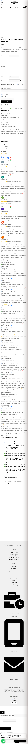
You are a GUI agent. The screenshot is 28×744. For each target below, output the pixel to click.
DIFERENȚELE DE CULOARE (6, 84)
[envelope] (14, 674)
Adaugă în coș (7, 102)
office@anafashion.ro (14, 679)
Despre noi (14, 580)
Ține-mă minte (4, 724)
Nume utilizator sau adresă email (7, 715)
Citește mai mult (21, 433)
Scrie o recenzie (4, 435)
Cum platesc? (14, 568)
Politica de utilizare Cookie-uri (14, 557)
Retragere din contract (14, 559)
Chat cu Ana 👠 (21, 741)
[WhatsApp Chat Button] (3, 741)
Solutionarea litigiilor (14, 586)
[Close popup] (2, 712)
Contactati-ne (14, 582)
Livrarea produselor (14, 570)
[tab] (15, 145)
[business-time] (14, 608)
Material (3, 80)
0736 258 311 (4, 107)
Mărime (3, 56)
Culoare (3, 66)
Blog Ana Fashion (14, 579)
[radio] (19, 59)
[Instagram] (15, 703)
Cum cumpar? (14, 566)
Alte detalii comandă (6, 88)
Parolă (1, 720)
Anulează (22, 80)
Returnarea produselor (14, 571)
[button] (1, 8)
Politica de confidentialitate (14, 556)
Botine (3, 37)
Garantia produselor (14, 552)
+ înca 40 (14, 72)
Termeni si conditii (14, 554)
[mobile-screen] (14, 646)
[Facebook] (12, 703)
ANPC (14, 584)
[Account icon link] (26, 2)
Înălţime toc (4, 77)
